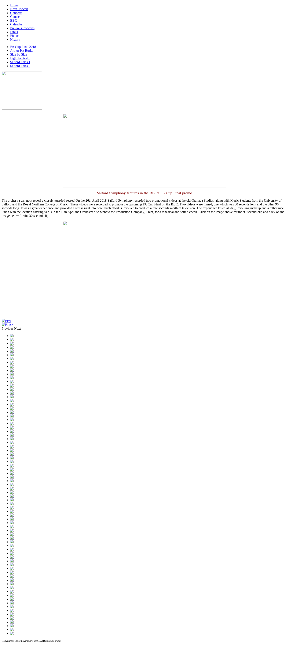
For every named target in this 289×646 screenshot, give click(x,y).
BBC (13, 20)
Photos (14, 36)
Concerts (16, 13)
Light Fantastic (20, 58)
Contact (15, 16)
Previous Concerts (22, 28)
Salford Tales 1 (20, 62)
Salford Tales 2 (20, 66)
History (15, 39)
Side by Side (18, 54)
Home (14, 5)
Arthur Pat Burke (21, 50)
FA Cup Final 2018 (23, 47)
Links (14, 32)
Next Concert (19, 9)
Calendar (16, 24)
